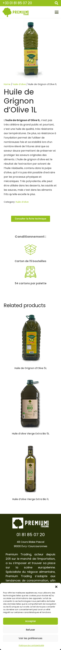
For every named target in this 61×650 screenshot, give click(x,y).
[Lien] (16, 12)
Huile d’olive (19, 84)
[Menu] (57, 12)
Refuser (30, 629)
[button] (56, 586)
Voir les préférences (30, 638)
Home (7, 84)
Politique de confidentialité (31, 645)
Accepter (30, 621)
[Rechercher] (56, 3)
